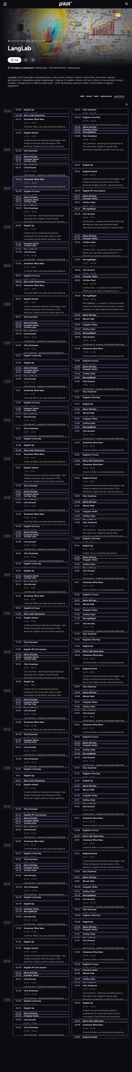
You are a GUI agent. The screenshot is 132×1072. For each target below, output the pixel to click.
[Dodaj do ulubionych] (25, 60)
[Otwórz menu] (5, 4)
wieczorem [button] (106, 96)
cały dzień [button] (119, 96)
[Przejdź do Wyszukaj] (126, 4)
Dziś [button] (82, 96)
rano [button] (96, 96)
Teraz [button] (89, 96)
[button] (126, 104)
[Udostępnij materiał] (33, 60)
